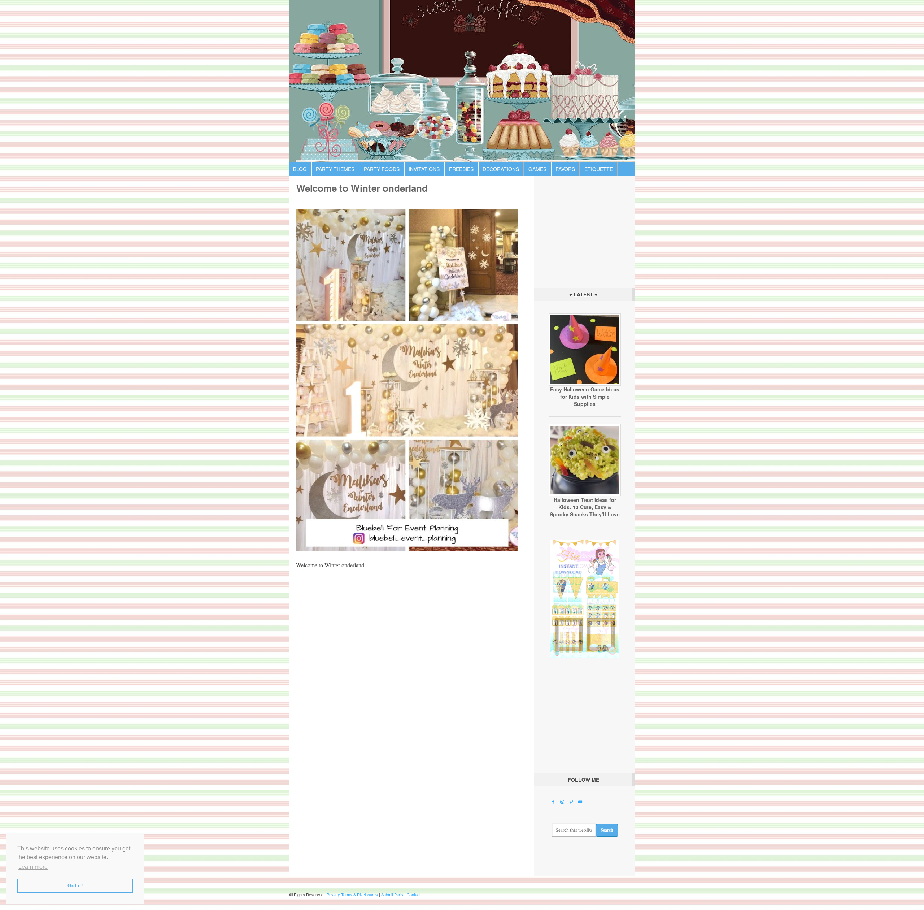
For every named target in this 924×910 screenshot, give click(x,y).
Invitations (424, 169)
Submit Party (392, 894)
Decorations (501, 169)
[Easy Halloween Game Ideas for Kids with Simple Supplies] (585, 384)
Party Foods (382, 169)
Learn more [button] (33, 867)
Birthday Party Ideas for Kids (462, 81)
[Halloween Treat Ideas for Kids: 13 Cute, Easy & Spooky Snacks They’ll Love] (585, 494)
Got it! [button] (75, 885)
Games (537, 169)
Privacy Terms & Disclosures (352, 894)
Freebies (461, 169)
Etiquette (598, 169)
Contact (413, 894)
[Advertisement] (585, 230)
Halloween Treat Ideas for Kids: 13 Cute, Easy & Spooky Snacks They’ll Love (585, 507)
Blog (300, 169)
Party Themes (335, 169)
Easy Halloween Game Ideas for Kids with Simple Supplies (584, 396)
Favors (565, 169)
